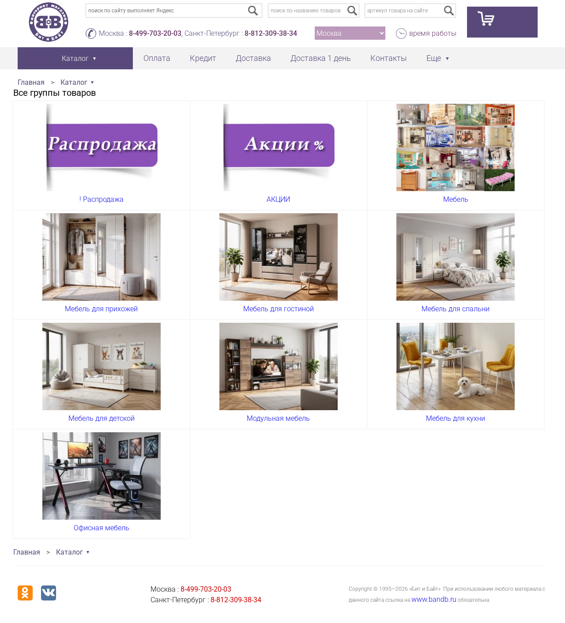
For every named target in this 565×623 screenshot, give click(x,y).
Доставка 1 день (320, 58)
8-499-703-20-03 (155, 33)
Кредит (203, 58)
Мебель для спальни (456, 309)
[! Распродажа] (101, 147)
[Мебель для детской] (101, 366)
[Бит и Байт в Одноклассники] (25, 592)
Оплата (156, 58)
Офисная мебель (101, 528)
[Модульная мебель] (278, 366)
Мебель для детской (101, 418)
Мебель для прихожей (101, 309)
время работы (432, 33)
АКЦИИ (278, 199)
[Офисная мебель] (101, 476)
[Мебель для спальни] (455, 257)
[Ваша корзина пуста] (502, 22)
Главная (31, 82)
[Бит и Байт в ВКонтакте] (48, 592)
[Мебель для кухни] (455, 366)
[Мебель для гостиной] (278, 257)
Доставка (253, 58)
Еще (433, 58)
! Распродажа (101, 199)
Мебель (455, 199)
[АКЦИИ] (278, 147)
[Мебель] (455, 147)
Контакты (388, 58)
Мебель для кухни (455, 418)
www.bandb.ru (433, 599)
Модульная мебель (278, 418)
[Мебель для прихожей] (101, 257)
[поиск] (352, 10)
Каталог (73, 82)
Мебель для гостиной (278, 309)
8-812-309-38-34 (271, 33)
